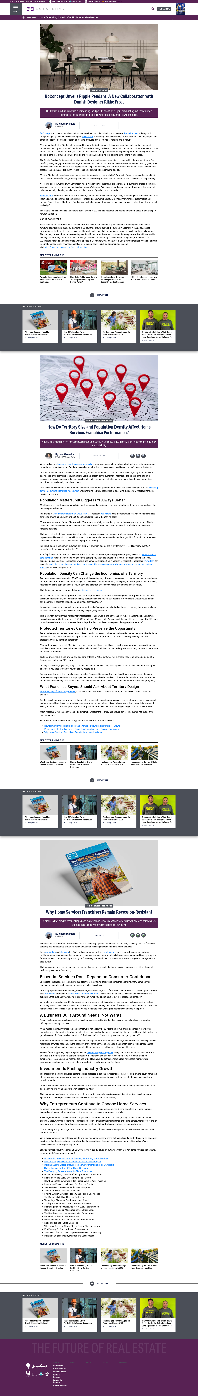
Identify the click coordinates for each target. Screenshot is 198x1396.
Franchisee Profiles (59, 1372)
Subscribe (164, 9)
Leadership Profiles (59, 1368)
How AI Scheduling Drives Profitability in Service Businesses (68, 17)
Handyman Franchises (56, 1376)
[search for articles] (154, 8)
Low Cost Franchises (60, 1385)
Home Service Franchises (99, 420)
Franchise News (99, 90)
